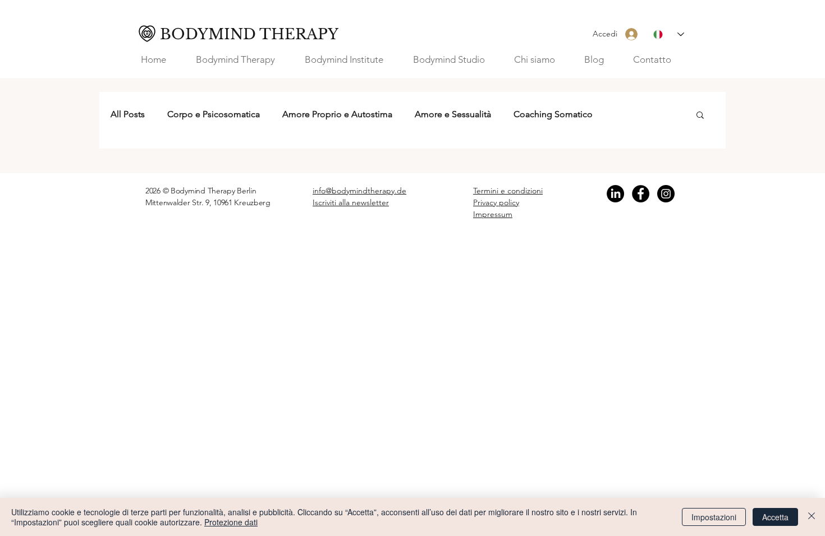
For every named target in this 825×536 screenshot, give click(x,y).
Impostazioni (713, 517)
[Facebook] (640, 193)
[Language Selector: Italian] (668, 34)
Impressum (492, 214)
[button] (541, 59)
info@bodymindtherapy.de (359, 191)
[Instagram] (666, 193)
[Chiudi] (811, 517)
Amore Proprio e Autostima (337, 114)
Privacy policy (496, 202)
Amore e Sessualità (453, 114)
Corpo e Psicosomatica (213, 114)
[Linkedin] (615, 193)
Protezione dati (231, 522)
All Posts (128, 114)
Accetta (775, 517)
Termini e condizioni (508, 191)
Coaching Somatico (553, 114)
